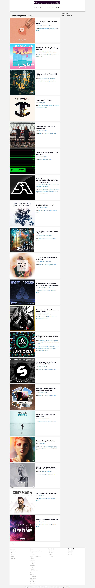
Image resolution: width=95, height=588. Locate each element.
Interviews (36, 8)
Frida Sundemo (42, 471)
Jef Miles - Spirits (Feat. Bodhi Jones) (47, 78)
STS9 (39, 344)
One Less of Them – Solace (45, 205)
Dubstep (41, 105)
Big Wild (43, 342)
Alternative (32, 569)
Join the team (51, 551)
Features (42, 8)
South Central (49, 235)
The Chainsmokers (44, 186)
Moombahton (46, 191)
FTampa (40, 522)
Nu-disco (32, 553)
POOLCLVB (46, 52)
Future (51, 28)
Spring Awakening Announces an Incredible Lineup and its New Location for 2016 (47, 180)
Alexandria (41, 419)
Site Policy (70, 553)
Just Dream (67, 587)
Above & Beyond (43, 184)
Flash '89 (41, 52)
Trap (46, 193)
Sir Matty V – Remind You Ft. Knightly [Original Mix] (46, 389)
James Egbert (42, 102)
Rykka (45, 130)
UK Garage (32, 562)
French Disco (32, 582)
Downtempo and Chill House (45, 317)
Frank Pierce (48, 314)
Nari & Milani (42, 235)
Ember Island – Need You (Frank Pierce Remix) (47, 311)
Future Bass (52, 346)
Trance (46, 350)
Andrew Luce (55, 340)
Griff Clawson (42, 25)
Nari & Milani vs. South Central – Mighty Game (47, 232)
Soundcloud (51, 553)
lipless (45, 156)
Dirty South (41, 495)
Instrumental (46, 348)
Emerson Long (42, 443)
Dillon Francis (56, 184)
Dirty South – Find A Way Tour (46, 493)
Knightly (41, 392)
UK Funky (32, 580)
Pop (45, 474)
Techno (43, 193)
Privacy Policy (70, 551)
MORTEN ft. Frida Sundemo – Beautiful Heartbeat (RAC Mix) (46, 468)
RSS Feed (70, 554)
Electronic (41, 28)
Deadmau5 (49, 184)
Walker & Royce (52, 52)
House (45, 81)
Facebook (51, 556)
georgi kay (41, 156)
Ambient (41, 210)
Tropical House (39, 56)
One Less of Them (43, 207)
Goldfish (54, 342)
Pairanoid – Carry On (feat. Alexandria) (45, 415)
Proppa (45, 366)
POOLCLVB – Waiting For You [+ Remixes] (47, 48)
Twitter (50, 554)
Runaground (47, 288)
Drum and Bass (33, 578)
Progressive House (54, 55)
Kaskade (38, 186)
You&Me (52, 288)
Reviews (48, 8)
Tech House (38, 193)
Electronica (46, 28)
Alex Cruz (49, 340)
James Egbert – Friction (44, 100)
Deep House (42, 55)
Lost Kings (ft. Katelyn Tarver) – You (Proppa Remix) (47, 363)
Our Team (58, 8)
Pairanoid (46, 419)
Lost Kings (41, 366)
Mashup (32, 574)
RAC (51, 471)
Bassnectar (38, 342)
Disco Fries (41, 288)
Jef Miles (41, 130)
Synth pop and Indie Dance (35, 556)
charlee (40, 261)
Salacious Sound (47, 3)
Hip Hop (41, 348)
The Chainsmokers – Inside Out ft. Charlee (47, 258)
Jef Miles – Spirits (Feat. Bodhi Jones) (46, 75)
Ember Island (42, 314)
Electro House (46, 105)
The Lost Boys (49, 25)
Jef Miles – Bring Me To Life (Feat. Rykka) (45, 127)
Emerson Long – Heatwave (45, 441)
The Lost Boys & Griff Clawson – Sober (47, 22)
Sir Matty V (45, 392)
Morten (48, 471)
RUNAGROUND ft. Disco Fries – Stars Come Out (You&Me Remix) (47, 284)
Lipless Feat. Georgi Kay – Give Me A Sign (47, 153)
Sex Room (45, 522)
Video (53, 8)
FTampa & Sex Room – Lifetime (47, 519)
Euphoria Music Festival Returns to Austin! (47, 337)
